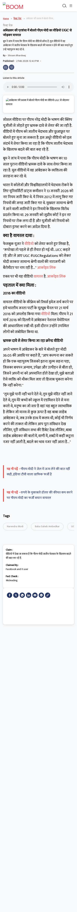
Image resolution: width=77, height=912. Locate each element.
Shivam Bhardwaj (17, 55)
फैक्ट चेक (17, 18)
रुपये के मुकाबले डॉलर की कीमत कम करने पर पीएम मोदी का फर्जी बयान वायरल (40, 495)
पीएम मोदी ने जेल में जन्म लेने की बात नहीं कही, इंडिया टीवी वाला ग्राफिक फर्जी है (38, 471)
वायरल (39, 276)
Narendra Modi (15, 526)
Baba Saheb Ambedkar (47, 526)
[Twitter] (16, 595)
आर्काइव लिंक (46, 268)
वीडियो (29, 244)
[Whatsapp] (22, 595)
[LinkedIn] (28, 595)
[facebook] (9, 595)
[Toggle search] (64, 5)
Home (6, 18)
